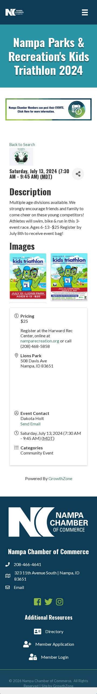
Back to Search (22, 144)
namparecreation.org (39, 340)
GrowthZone (60, 478)
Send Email (30, 423)
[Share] (78, 174)
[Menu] (85, 12)
